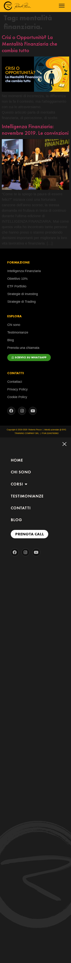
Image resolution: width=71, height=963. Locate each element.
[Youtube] (33, 411)
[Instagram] (22, 411)
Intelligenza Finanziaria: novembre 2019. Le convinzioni (35, 129)
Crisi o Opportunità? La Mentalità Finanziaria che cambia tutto (29, 44)
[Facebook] (11, 411)
